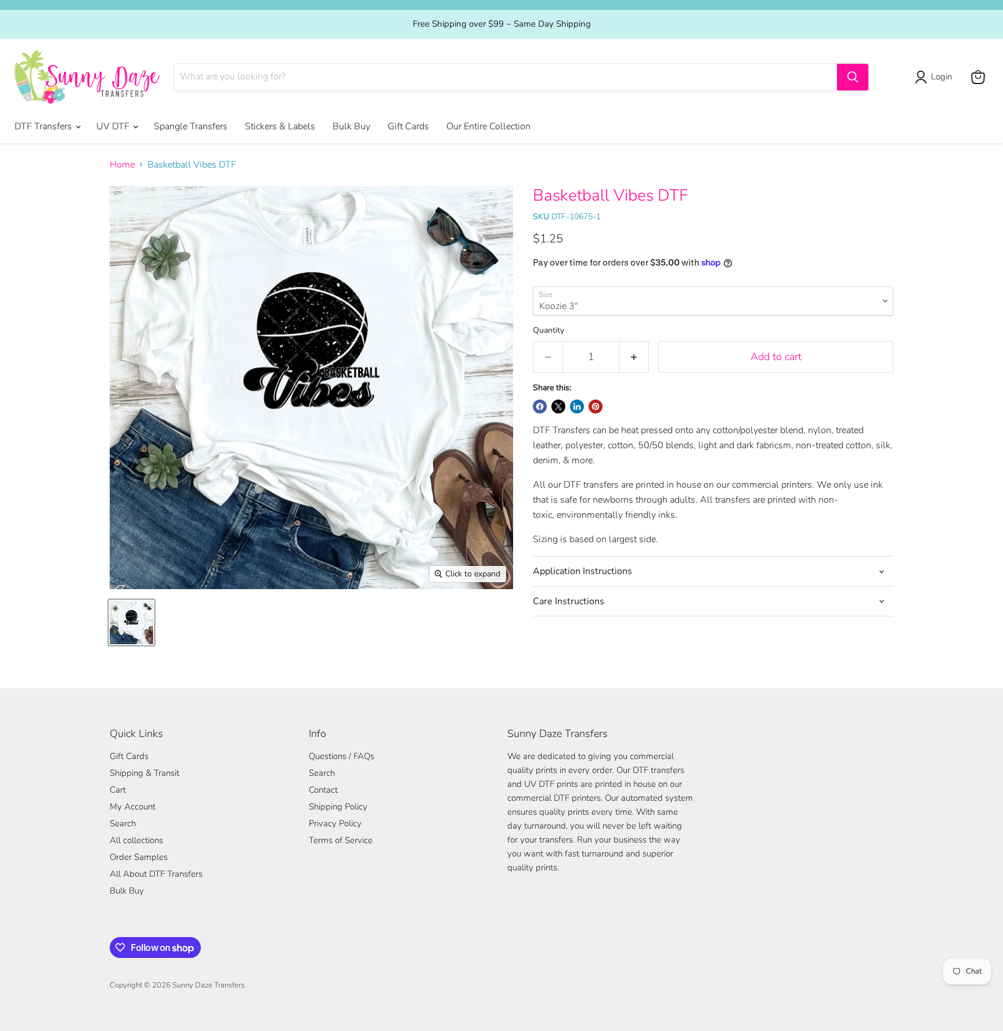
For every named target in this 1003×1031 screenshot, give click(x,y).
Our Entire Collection (488, 126)
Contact (323, 790)
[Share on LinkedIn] (577, 406)
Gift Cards (408, 126)
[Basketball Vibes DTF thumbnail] (131, 622)
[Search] (852, 77)
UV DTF (114, 126)
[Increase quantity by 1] (634, 357)
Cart (118, 790)
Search (123, 823)
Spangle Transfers (191, 126)
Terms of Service (341, 840)
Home (122, 164)
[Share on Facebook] (540, 406)
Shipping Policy (338, 806)
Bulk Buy (351, 126)
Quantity (548, 330)
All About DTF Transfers (156, 874)
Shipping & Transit (144, 773)
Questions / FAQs (341, 756)
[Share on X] (558, 406)
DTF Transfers (44, 126)
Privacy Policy (335, 823)
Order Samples (139, 857)
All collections (136, 840)
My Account (133, 806)
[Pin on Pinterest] (595, 406)
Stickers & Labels (280, 126)
